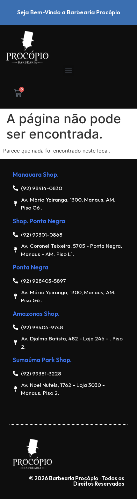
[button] (68, 70)
